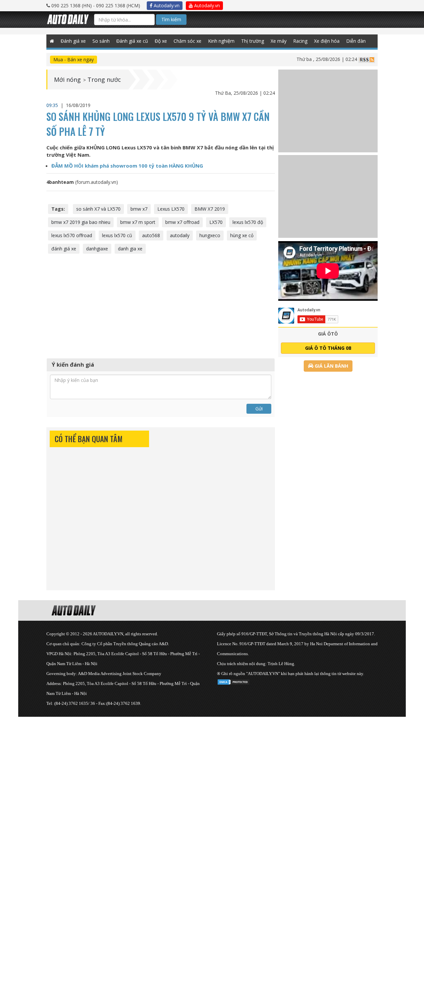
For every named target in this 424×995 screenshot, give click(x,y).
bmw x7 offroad (182, 222)
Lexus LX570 (171, 209)
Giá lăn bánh (330, 366)
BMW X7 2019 (209, 209)
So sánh (101, 41)
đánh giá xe (63, 248)
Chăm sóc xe (187, 41)
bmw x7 (139, 209)
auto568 (151, 235)
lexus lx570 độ (248, 222)
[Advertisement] (160, 305)
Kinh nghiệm (221, 41)
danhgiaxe (97, 248)
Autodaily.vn (166, 5)
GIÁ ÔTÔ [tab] (328, 334)
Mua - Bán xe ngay (73, 59)
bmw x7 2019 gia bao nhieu (80, 222)
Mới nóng (67, 79)
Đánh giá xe (73, 41)
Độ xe (161, 41)
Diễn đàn (356, 41)
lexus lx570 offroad (71, 235)
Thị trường (252, 41)
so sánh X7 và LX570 (98, 209)
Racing (300, 41)
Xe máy (279, 41)
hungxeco (209, 235)
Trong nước (104, 79)
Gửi (259, 408)
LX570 (216, 222)
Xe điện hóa (327, 41)
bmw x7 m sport (137, 222)
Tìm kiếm (171, 19)
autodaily (179, 235)
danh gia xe (130, 248)
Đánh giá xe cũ (132, 41)
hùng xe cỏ (241, 235)
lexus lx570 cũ (117, 235)
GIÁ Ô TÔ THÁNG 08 (328, 348)
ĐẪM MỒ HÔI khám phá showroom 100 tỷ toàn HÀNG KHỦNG (127, 165)
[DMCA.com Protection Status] (233, 680)
